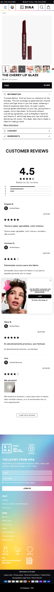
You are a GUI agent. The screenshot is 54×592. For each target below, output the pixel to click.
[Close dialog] (50, 280)
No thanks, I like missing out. (40, 300)
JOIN (40, 296)
